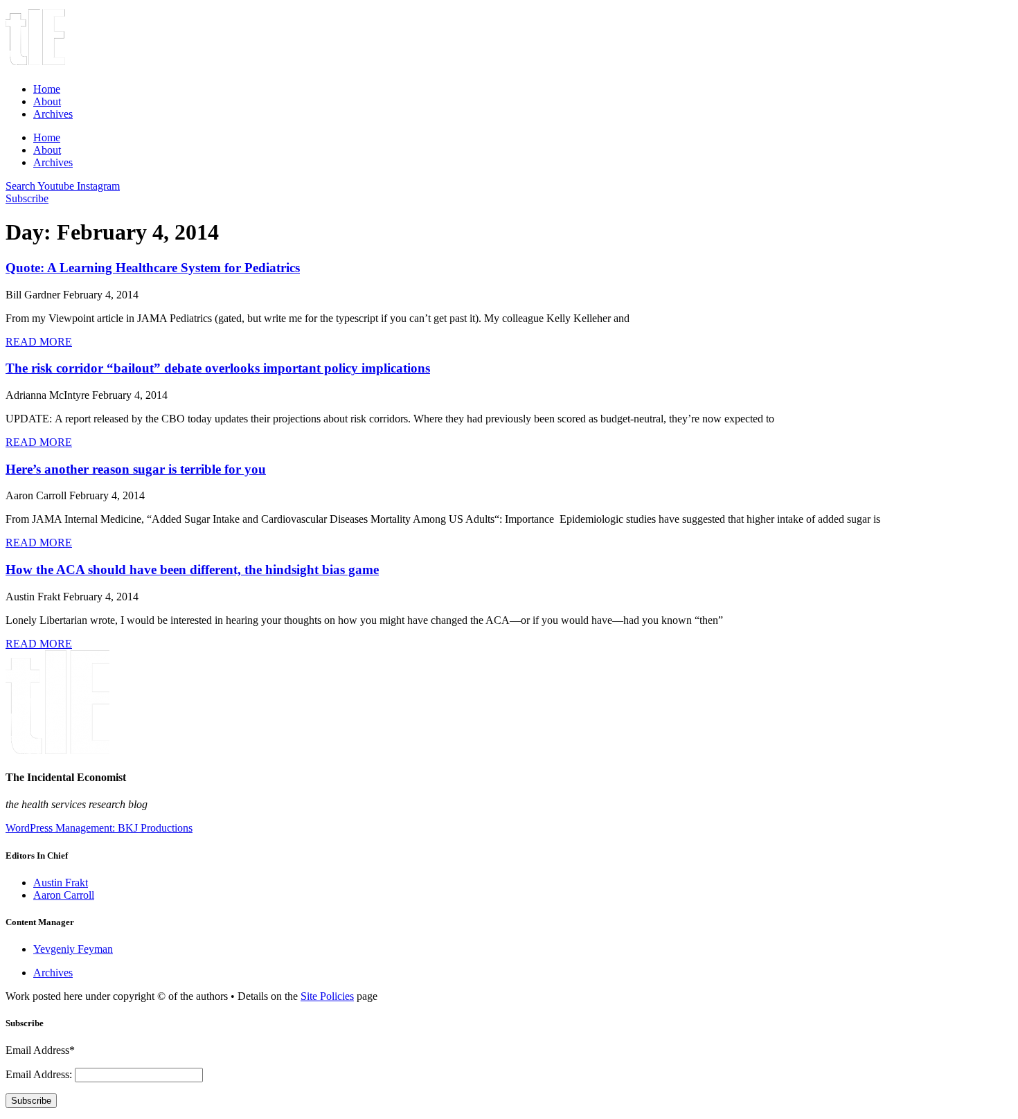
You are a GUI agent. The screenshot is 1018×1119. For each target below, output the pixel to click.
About (47, 101)
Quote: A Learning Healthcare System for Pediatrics (153, 267)
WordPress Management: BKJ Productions (99, 828)
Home (46, 89)
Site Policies (327, 996)
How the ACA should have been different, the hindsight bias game (192, 569)
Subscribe (31, 1100)
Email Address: (40, 1074)
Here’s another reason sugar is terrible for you (136, 469)
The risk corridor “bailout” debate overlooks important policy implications (218, 368)
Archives (53, 114)
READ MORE (39, 342)
